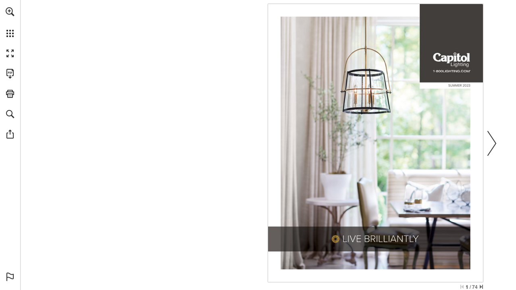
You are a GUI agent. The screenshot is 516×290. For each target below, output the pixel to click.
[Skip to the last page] (481, 287)
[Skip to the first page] (462, 287)
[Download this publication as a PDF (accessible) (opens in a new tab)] (10, 74)
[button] (10, 12)
